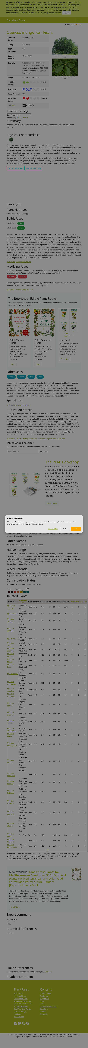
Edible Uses (18, 993)
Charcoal (11, 376)
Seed (21, 223)
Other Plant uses (21, 998)
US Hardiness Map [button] (33, 168)
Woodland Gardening (22, 1001)
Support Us (44, 998)
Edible (72, 601)
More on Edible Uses (23, 262)
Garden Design (20, 1011)
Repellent (21, 376)
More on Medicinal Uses (24, 290)
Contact (43, 1011)
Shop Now (65, 359)
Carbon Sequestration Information (52, 439)
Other (85, 601)
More (13, 364)
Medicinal (79, 601)
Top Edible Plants (21, 1006)
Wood (40, 376)
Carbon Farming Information (26, 439)
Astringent (11, 276)
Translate (24, 117)
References (11, 262)
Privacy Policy (53, 529)
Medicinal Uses (20, 996)
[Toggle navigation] (78, 20)
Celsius (9, 451)
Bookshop (44, 996)
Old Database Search (48, 1006)
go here (49, 972)
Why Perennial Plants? (23, 1004)
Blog (42, 1001)
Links (42, 1004)
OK (76, 529)
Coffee (21, 228)
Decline (65, 529)
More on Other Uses (23, 405)
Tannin (31, 376)
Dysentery (22, 276)
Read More (15, 907)
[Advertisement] (44, 187)
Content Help (45, 993)
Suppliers (44, 1009)
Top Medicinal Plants (22, 1009)
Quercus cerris (12, 674)
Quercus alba (12, 639)
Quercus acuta (12, 614)
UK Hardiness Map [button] (15, 168)
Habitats (17, 1014)
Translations (19, 1017)
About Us (44, 1014)
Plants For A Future (16, 20)
